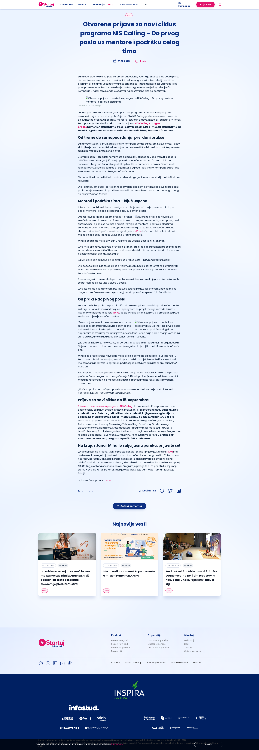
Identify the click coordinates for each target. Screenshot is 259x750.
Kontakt (197, 662)
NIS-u (138, 231)
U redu (208, 744)
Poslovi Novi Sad (119, 643)
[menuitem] (69, 4)
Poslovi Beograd (119, 640)
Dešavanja (189, 640)
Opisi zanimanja (192, 651)
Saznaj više (117, 744)
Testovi (188, 647)
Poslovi (82, 4)
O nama (115, 662)
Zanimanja (66, 4)
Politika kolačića (179, 662)
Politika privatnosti (156, 662)
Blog (110, 4)
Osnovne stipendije (158, 640)
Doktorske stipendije (158, 647)
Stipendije (154, 635)
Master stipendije (157, 643)
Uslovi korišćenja (133, 662)
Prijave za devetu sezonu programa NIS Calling (105, 406)
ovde (108, 480)
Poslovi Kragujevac (121, 647)
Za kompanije (184, 4)
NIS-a (116, 312)
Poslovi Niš (116, 651)
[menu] (119, 4)
